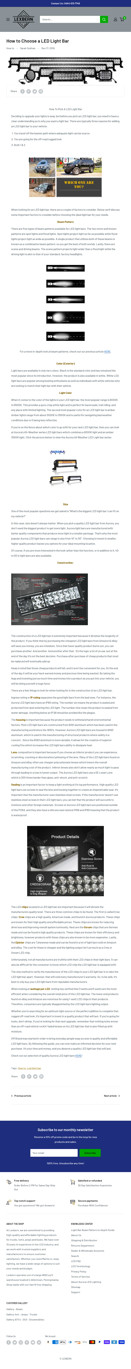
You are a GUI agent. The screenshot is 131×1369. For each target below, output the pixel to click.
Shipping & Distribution (84, 1240)
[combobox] (70, 19)
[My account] (115, 19)
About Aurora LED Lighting (86, 1281)
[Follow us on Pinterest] (27, 1342)
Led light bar (34, 1068)
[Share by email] (41, 91)
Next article (110, 1095)
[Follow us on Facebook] (8, 1342)
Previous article (22, 1095)
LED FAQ (76, 1261)
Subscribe (90, 1152)
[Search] (104, 19)
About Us (76, 1235)
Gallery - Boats (14, 1309)
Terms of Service (80, 1276)
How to (10, 48)
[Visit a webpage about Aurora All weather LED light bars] (65, 467)
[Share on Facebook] (22, 91)
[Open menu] (8, 19)
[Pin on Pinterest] (28, 91)
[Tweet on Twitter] (34, 91)
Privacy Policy (78, 1271)
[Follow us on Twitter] (14, 1342)
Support (75, 1292)
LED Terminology (80, 1266)
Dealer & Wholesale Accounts (87, 1250)
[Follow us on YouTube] (33, 1342)
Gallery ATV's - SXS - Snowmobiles (25, 1319)
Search (75, 1255)
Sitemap (75, 1286)
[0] (122, 19)
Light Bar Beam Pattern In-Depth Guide (93, 1229)
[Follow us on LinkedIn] (39, 1342)
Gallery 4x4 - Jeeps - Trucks (21, 1314)
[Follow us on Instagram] (21, 1342)
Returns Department (82, 1245)
